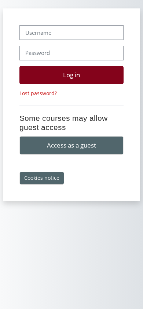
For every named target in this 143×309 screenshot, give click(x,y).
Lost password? (38, 93)
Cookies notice (41, 177)
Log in (71, 74)
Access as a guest (71, 145)
